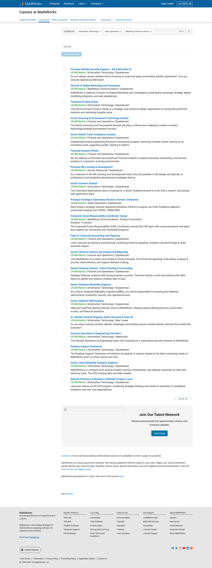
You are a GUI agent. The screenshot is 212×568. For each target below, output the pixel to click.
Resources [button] (106, 20)
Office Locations (60, 20)
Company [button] (96, 3)
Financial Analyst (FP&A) (85, 150)
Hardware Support (71, 529)
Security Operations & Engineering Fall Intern (96, 333)
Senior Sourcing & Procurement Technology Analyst (100, 118)
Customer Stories (177, 529)
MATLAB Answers (151, 521)
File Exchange (70, 533)
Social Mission (176, 525)
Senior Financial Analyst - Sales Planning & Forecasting (102, 268)
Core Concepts (123, 533)
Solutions (69, 3)
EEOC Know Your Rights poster (76, 469)
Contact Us (102, 558)
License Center (149, 529)
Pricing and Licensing (99, 529)
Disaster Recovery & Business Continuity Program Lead (101, 379)
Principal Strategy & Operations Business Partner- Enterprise (104, 199)
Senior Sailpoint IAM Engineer (87, 300)
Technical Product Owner (85, 101)
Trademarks (38, 558)
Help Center (167, 3)
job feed (69, 494)
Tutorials (120, 521)
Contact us (66, 456)
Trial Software (96, 521)
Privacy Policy (52, 558)
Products (54, 3)
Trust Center (24, 558)
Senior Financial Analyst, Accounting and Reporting (99, 251)
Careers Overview (27, 20)
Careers (173, 517)
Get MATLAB (184, 3)
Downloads (95, 517)
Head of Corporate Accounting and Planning (95, 235)
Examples (121, 525)
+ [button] (180, 31)
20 (186, 398)
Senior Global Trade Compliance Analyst (93, 134)
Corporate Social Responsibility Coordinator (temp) (99, 215)
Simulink (67, 521)
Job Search (44, 20)
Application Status (87, 558)
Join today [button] (159, 433)
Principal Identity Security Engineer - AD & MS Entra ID (101, 69)
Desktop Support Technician (86, 346)
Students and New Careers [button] (83, 20)
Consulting (148, 525)
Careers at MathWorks (37, 12)
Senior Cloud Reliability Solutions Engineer (94, 362)
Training (120, 529)
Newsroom (174, 521)
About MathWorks (178, 533)
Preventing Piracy (68, 558)
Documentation (123, 517)
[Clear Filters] (189, 31)
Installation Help (150, 517)
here (122, 476)
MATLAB (67, 517)
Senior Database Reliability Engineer (91, 284)
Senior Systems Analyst (84, 183)
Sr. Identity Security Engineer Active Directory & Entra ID (102, 317)
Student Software (71, 525)
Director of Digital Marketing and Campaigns (95, 85)
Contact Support (150, 533)
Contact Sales (96, 525)
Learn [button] (82, 3)
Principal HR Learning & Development (92, 167)
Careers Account (124, 20)
